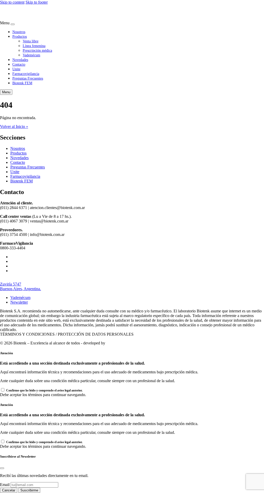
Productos (19, 36)
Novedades (20, 60)
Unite (16, 69)
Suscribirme (29, 490)
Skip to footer (37, 2)
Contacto (18, 64)
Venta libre (30, 41)
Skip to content (12, 2)
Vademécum (31, 55)
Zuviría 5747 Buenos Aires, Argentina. (20, 286)
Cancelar (8, 490)
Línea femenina (34, 46)
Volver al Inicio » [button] (14, 126)
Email (5, 484)
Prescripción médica (37, 50)
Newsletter (19, 302)
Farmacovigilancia (25, 74)
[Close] (13, 24)
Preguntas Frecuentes (27, 78)
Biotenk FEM (22, 83)
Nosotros (18, 32)
